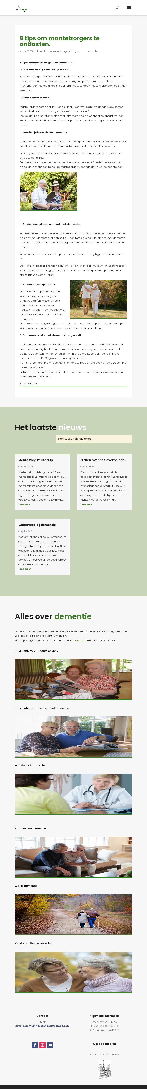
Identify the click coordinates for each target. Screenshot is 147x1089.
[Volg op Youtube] (50, 1045)
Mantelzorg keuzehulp (35, 460)
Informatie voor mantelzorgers (52, 51)
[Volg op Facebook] (35, 1045)
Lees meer (24, 504)
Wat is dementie (26, 886)
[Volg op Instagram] (42, 1045)
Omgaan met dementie (84, 51)
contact (81, 640)
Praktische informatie (30, 765)
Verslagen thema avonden (33, 943)
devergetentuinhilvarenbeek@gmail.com (42, 1026)
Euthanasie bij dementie (37, 525)
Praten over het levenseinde (102, 460)
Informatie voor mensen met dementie (42, 708)
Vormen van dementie (30, 828)
